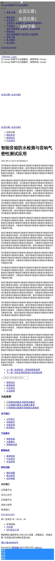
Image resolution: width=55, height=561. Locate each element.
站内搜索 (10, 478)
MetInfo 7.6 (17, 547)
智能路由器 (11, 444)
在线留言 (10, 422)
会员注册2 (16, 94)
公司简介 (10, 419)
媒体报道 (10, 385)
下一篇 (24, 372)
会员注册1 (6, 94)
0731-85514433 (8, 514)
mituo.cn (38, 547)
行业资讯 (10, 140)
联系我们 (10, 427)
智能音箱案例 (28, 402)
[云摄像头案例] (14, 405)
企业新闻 (10, 391)
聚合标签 (10, 475)
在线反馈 (10, 425)
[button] (6, 57)
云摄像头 (10, 442)
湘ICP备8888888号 (9, 542)
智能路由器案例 (31, 408)
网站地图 (10, 473)
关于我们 (5, 413)
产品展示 (5, 433)
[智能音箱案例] (14, 402)
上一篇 (23, 370)
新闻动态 (10, 138)
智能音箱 (10, 439)
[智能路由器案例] (15, 408)
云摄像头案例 (28, 405)
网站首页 (10, 135)
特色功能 (5, 467)
